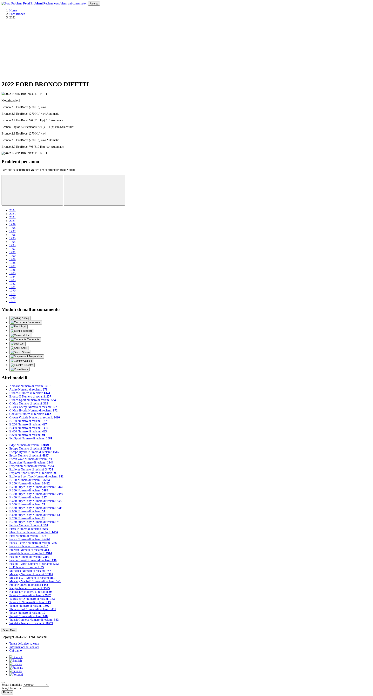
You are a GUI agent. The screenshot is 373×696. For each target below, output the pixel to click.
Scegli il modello (12, 684)
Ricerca (94, 3)
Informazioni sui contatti (24, 647)
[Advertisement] (186, 49)
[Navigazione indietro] (32, 190)
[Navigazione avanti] (94, 190)
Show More (9, 630)
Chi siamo (15, 650)
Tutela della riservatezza (24, 643)
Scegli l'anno (9, 688)
